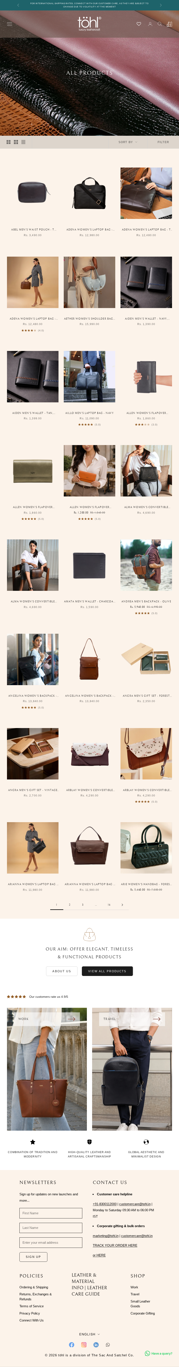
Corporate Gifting (143, 1313)
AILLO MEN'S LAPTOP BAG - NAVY (89, 413)
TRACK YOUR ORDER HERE (115, 1245)
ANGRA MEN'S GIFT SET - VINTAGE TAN (32, 791)
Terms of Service (31, 1306)
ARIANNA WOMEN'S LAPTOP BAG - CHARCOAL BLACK (33, 885)
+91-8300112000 (105, 1204)
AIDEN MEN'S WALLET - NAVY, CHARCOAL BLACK (146, 319)
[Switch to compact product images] (23, 142)
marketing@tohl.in (106, 1236)
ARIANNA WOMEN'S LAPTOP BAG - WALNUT (89, 885)
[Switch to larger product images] (8, 142)
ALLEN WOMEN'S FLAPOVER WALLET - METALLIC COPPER (33, 508)
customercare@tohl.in (135, 1204)
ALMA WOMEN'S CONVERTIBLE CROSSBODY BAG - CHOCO (33, 602)
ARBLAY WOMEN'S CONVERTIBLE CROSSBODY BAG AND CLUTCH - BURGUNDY (89, 791)
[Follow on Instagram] (83, 1344)
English (87, 1334)
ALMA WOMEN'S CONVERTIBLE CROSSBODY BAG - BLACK (146, 508)
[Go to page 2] (122, 905)
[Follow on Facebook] (71, 1344)
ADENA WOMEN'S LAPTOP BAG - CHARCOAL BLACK (89, 230)
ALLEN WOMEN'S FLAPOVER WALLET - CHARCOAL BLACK (146, 413)
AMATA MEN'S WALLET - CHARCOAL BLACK (89, 602)
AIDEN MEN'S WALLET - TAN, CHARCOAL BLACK (32, 413)
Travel (135, 1294)
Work (134, 1287)
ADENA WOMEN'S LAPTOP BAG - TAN (33, 319)
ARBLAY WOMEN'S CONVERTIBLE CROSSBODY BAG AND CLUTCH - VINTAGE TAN (146, 791)
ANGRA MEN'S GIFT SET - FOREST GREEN (146, 696)
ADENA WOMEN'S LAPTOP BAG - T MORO (146, 230)
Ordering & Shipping (33, 1287)
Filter (163, 142)
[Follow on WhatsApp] (108, 1345)
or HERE (99, 1255)
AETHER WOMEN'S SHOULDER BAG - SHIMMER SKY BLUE (89, 319)
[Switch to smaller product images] (16, 142)
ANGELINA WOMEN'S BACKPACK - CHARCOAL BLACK (32, 696)
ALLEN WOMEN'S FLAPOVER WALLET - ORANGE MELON (89, 508)
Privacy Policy (29, 1313)
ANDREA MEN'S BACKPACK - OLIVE (146, 601)
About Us (61, 971)
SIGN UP (33, 1257)
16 (109, 904)
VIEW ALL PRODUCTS (107, 971)
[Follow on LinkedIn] (96, 1344)
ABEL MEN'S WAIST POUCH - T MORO (32, 230)
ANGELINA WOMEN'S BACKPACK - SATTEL (89, 696)
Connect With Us (31, 1320)
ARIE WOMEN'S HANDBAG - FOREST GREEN (146, 885)
